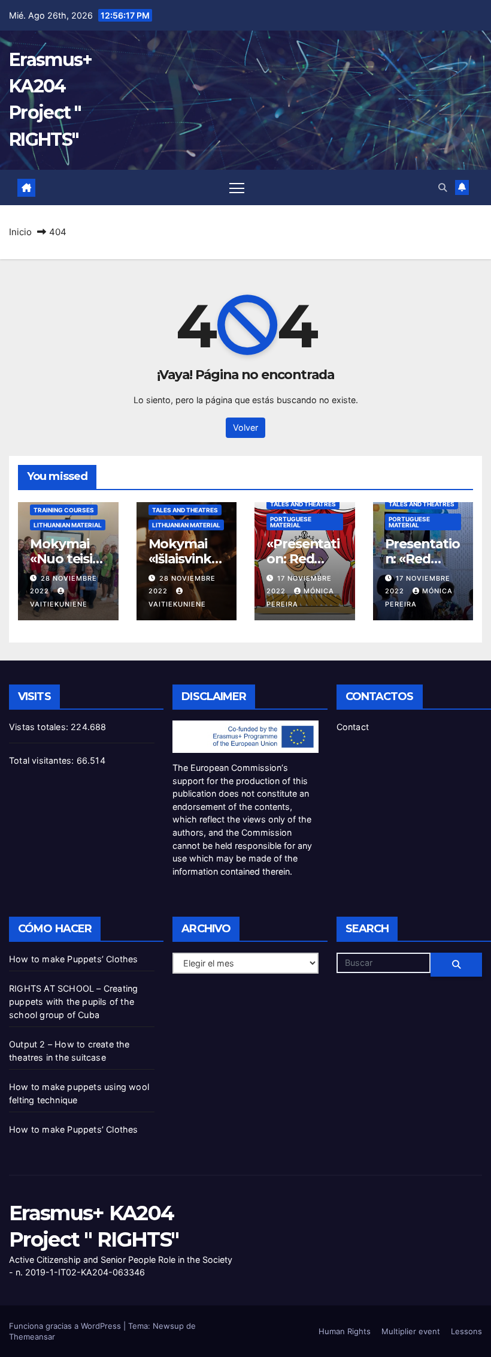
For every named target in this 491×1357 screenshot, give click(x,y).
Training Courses (64, 510)
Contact (353, 727)
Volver (245, 427)
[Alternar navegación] (236, 187)
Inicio (20, 232)
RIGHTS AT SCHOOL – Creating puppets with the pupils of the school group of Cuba (73, 1001)
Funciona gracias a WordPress (66, 1326)
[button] (442, 187)
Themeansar (32, 1336)
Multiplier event (410, 1331)
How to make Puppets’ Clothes (73, 959)
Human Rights (345, 1331)
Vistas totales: (40, 727)
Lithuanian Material (68, 525)
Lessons (466, 1331)
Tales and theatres (185, 510)
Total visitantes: (43, 760)
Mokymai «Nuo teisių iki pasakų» (65, 558)
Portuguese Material (290, 522)
